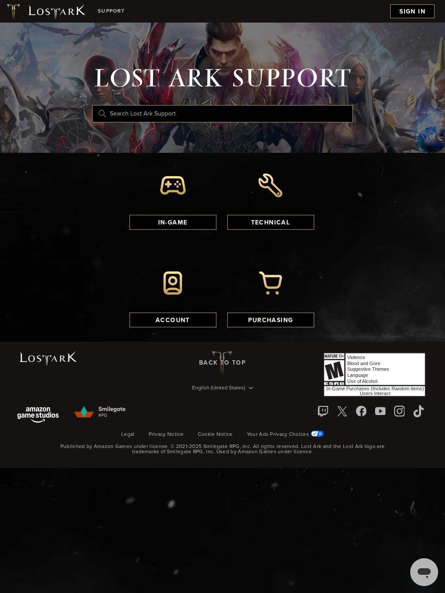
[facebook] (361, 411)
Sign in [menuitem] (412, 12)
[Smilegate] (100, 412)
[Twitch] (323, 411)
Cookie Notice (215, 434)
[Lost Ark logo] (45, 11)
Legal (128, 434)
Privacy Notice (166, 434)
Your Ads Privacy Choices (278, 434)
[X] (342, 411)
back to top (222, 363)
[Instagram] (399, 411)
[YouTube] (380, 411)
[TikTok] (418, 411)
